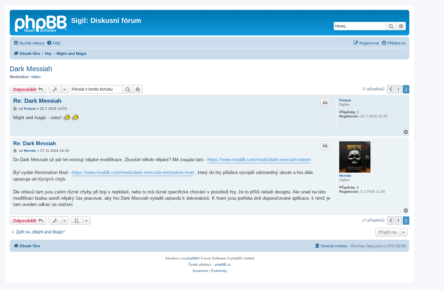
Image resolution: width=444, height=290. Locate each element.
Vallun (36, 77)
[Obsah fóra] (41, 22)
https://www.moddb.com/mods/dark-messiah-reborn (258, 159)
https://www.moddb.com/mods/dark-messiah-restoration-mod (133, 172)
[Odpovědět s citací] (325, 102)
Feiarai (345, 100)
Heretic (345, 175)
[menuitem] (53, 43)
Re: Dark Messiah (37, 101)
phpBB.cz (223, 264)
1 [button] (398, 89)
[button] (390, 89)
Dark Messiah (31, 69)
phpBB (191, 258)
